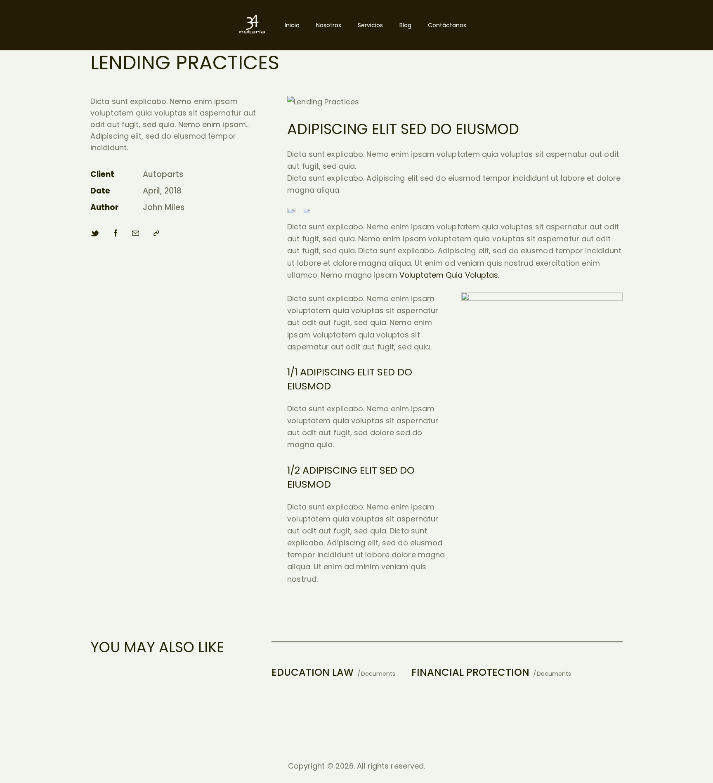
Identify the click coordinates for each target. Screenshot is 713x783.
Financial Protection (470, 672)
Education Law (313, 672)
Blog (405, 25)
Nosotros (328, 25)
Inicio (292, 25)
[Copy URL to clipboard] (156, 233)
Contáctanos (447, 25)
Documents (378, 674)
